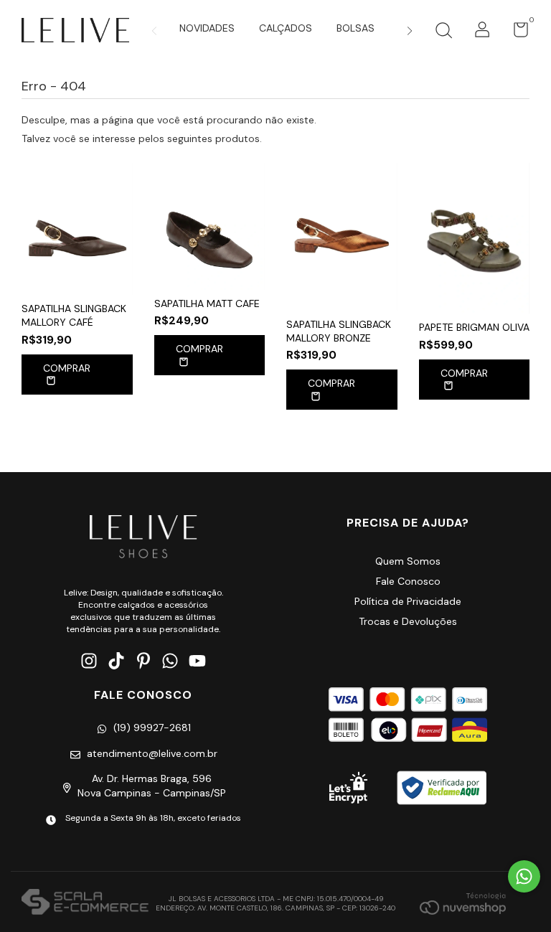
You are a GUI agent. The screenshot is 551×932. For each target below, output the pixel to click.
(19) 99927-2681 (152, 727)
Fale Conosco (408, 581)
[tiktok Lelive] (116, 661)
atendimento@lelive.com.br (152, 753)
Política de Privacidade (407, 601)
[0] (515, 33)
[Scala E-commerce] (85, 903)
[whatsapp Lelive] (170, 661)
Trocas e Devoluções (408, 621)
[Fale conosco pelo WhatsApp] (524, 876)
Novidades (207, 28)
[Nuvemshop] (463, 903)
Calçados (285, 28)
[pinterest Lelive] (143, 661)
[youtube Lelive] (197, 661)
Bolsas (355, 28)
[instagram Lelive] (89, 661)
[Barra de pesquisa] (443, 32)
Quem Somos (408, 561)
